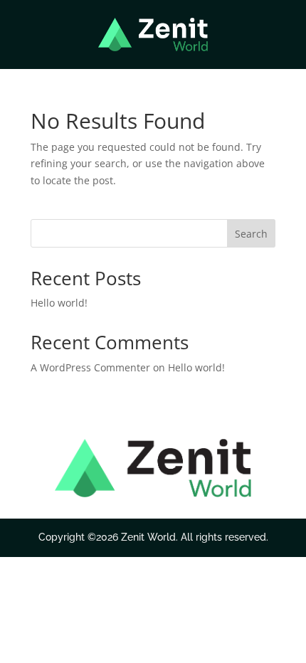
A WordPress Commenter (90, 367)
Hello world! (59, 302)
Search (251, 233)
